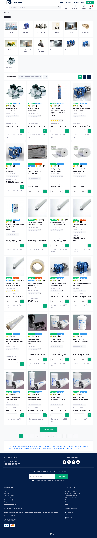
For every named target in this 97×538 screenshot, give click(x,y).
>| (75, 436)
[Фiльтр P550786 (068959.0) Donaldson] (82, 380)
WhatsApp (70, 518)
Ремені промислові (29, 448)
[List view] (84, 77)
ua (89, 2)
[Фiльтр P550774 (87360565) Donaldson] (59, 380)
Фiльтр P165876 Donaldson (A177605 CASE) (35, 341)
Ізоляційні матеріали (20, 446)
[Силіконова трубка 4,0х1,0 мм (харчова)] (15, 266)
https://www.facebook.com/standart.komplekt (64, 462)
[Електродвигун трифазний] (37, 92)
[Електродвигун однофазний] (15, 92)
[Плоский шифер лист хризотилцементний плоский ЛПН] (37, 152)
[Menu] (2, 2)
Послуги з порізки (9, 495)
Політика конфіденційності (12, 500)
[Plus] (16, 131)
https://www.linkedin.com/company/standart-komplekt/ (73, 462)
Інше (66, 504)
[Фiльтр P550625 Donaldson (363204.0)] (37, 380)
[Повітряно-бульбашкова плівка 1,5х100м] (82, 152)
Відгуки (6, 493)
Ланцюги (39, 448)
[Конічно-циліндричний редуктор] (15, 152)
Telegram (70, 512)
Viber (68, 515)
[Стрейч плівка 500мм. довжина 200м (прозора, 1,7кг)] (15, 322)
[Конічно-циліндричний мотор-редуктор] (82, 92)
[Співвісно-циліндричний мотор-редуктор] (59, 266)
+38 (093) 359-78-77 (12, 464)
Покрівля (61, 448)
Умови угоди (8, 497)
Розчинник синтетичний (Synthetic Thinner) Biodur (15, 227)
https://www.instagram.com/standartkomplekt (69, 462)
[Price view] (89, 77)
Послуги (76, 448)
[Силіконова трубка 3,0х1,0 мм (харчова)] (59, 208)
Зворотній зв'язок (9, 502)
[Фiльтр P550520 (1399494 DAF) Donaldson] (15, 380)
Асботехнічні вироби (69, 446)
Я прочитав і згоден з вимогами (50, 480)
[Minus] (8, 131)
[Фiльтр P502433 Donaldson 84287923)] (59, 322)
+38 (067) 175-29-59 (11, 461)
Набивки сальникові (50, 448)
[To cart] (22, 131)
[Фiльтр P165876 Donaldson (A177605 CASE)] (37, 322)
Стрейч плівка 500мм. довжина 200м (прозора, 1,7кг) (15, 341)
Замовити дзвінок (78, 2)
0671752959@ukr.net (11, 516)
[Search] (59, 7)
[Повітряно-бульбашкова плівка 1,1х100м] (59, 152)
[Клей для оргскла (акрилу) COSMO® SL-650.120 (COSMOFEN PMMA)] (59, 92)
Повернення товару (10, 504)
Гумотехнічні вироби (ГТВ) (52, 446)
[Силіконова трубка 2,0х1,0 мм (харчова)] (37, 208)
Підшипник (68, 448)
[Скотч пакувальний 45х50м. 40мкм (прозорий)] (37, 266)
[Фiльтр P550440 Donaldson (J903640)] (82, 322)
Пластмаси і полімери (35, 446)
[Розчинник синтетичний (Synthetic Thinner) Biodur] (15, 208)
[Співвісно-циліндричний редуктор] (82, 266)
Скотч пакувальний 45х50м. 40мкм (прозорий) (35, 285)
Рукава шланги (16, 448)
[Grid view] (80, 77)
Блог (5, 491)
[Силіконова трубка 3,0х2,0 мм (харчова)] (82, 208)
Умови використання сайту (47, 480)
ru (92, 2)
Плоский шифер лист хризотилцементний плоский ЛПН (36, 171)
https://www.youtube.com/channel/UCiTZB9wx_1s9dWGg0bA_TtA (78, 462)
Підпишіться (61, 476)
